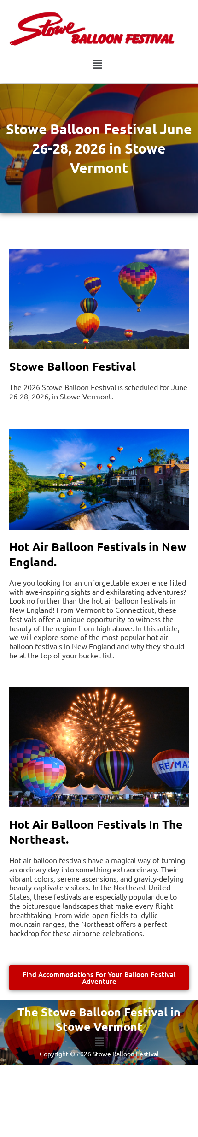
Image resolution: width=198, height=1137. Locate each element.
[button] (97, 64)
